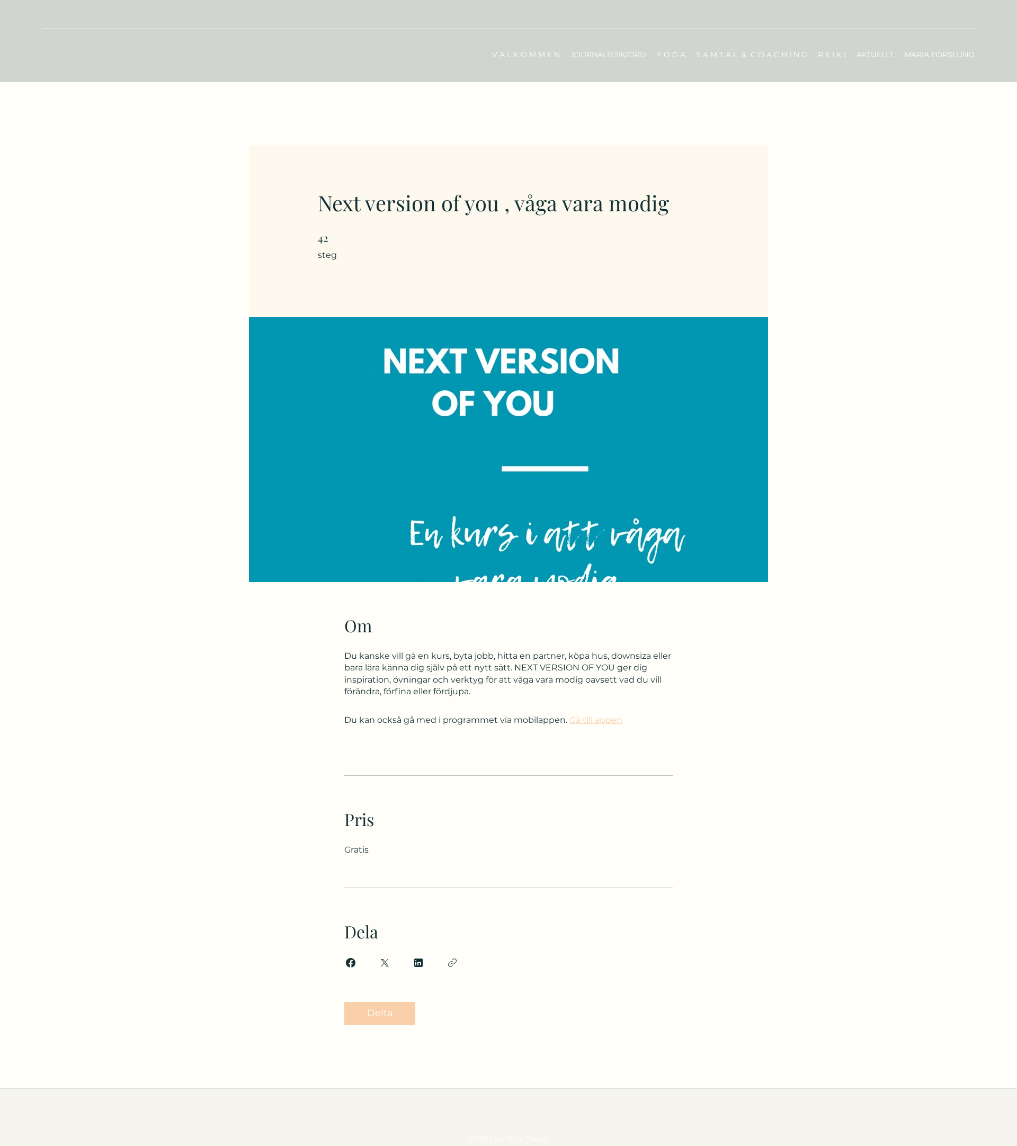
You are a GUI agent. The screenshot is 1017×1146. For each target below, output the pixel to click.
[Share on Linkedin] (418, 962)
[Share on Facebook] (350, 962)
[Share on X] (384, 962)
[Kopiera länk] (452, 962)
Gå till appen (595, 720)
